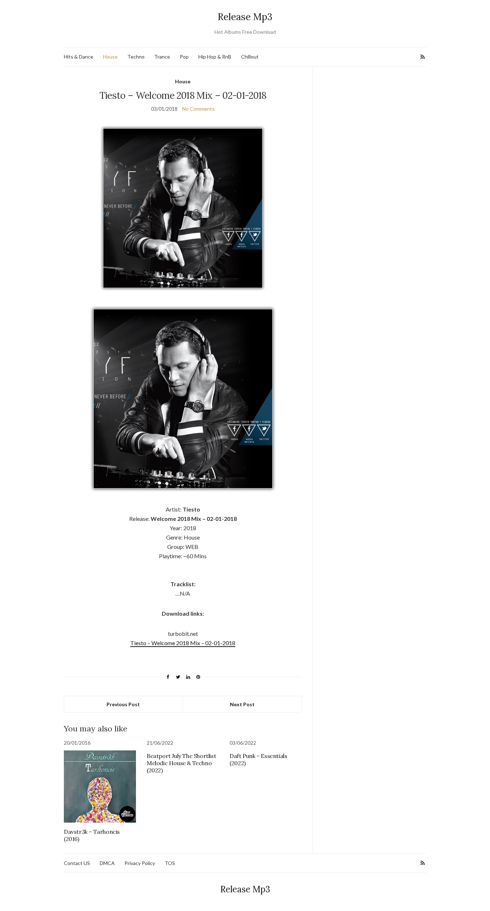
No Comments (198, 109)
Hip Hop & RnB (214, 57)
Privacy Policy (139, 863)
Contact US (77, 863)
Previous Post (123, 704)
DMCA (107, 863)
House (110, 57)
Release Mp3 (245, 17)
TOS (170, 863)
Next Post (242, 704)
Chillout (250, 57)
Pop (184, 57)
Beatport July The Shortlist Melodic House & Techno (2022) (181, 763)
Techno (136, 57)
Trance (162, 57)
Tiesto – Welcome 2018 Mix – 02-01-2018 (182, 642)
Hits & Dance (78, 57)
